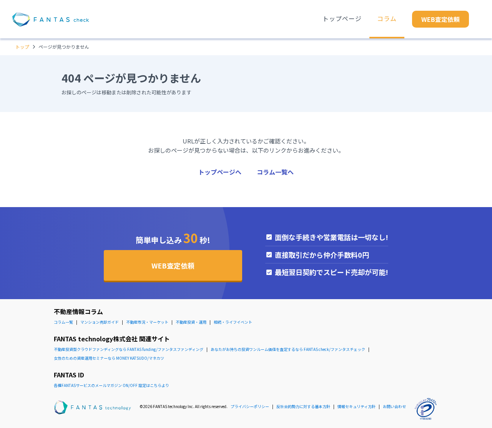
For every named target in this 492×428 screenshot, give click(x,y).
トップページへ (219, 171)
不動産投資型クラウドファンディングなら (128, 349)
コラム (387, 18)
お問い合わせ (394, 406)
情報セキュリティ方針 (356, 406)
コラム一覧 (63, 322)
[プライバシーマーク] (425, 408)
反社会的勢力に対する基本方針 (303, 406)
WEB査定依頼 (440, 19)
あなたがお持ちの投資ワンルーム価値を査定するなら (288, 349)
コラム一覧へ (275, 171)
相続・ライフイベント (233, 322)
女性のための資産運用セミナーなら (109, 358)
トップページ (342, 18)
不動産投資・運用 (191, 322)
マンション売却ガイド (99, 322)
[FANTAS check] (50, 19)
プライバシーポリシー (250, 406)
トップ (22, 46)
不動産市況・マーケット (147, 322)
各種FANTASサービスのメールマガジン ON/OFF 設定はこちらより (111, 385)
